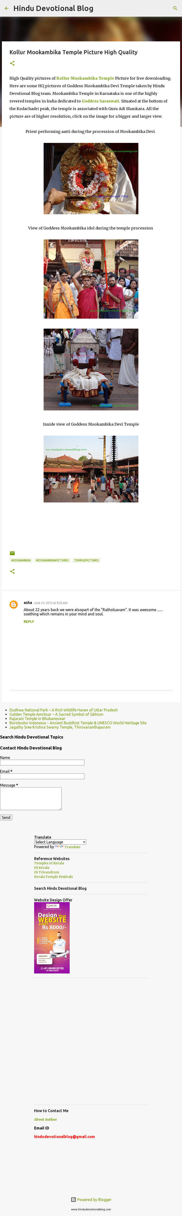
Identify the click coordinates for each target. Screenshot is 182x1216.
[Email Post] (12, 555)
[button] (12, 63)
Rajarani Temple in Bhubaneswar (37, 718)
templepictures (86, 560)
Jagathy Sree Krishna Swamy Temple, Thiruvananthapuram (60, 727)
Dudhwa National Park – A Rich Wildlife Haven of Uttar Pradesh (63, 710)
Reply (29, 621)
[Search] (175, 8)
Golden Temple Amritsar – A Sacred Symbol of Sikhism (56, 714)
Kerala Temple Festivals (53, 877)
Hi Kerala (41, 868)
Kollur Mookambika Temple (85, 78)
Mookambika (21, 560)
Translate (72, 847)
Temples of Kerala (49, 863)
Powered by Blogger (93, 1199)
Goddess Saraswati (100, 101)
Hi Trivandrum (46, 872)
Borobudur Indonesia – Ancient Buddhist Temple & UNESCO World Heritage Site (77, 723)
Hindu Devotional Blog (53, 8)
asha (28, 602)
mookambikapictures (52, 560)
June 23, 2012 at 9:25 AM (51, 602)
